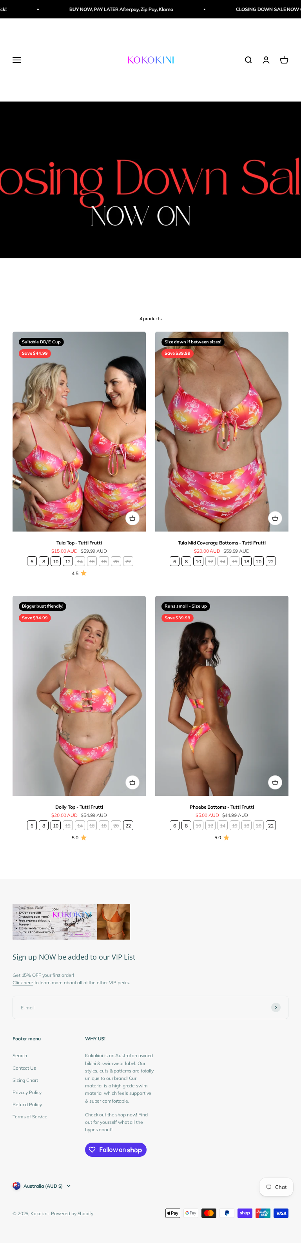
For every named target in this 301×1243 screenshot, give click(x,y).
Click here (23, 982)
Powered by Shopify (72, 1213)
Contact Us (24, 1068)
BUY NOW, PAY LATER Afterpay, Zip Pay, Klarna (109, 9)
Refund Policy (27, 1104)
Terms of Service (30, 1117)
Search (20, 1055)
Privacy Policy (27, 1092)
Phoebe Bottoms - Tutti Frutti (222, 807)
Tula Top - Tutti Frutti (79, 543)
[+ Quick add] (132, 518)
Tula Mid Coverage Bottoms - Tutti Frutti (221, 543)
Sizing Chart (25, 1080)
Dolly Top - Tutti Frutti (79, 807)
